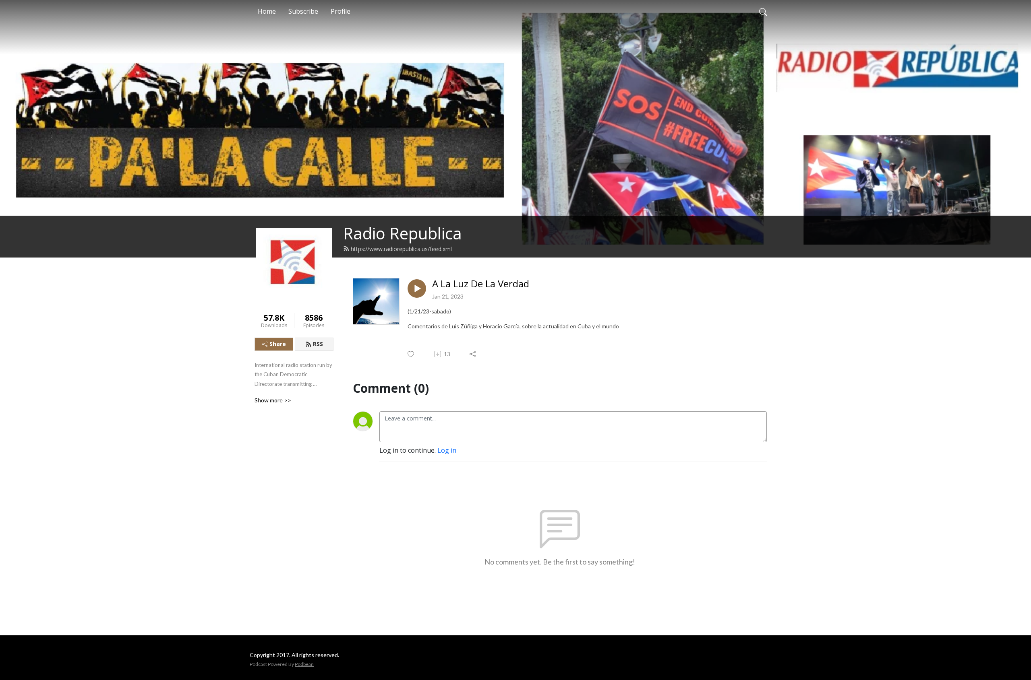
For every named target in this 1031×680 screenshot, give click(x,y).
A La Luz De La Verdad (480, 284)
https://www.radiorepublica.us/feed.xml (401, 249)
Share (277, 344)
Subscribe (303, 11)
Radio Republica (402, 233)
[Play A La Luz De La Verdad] (417, 288)
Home (267, 11)
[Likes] (411, 354)
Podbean (304, 664)
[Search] (763, 11)
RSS (318, 344)
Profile (340, 11)
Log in (446, 450)
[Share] (473, 354)
